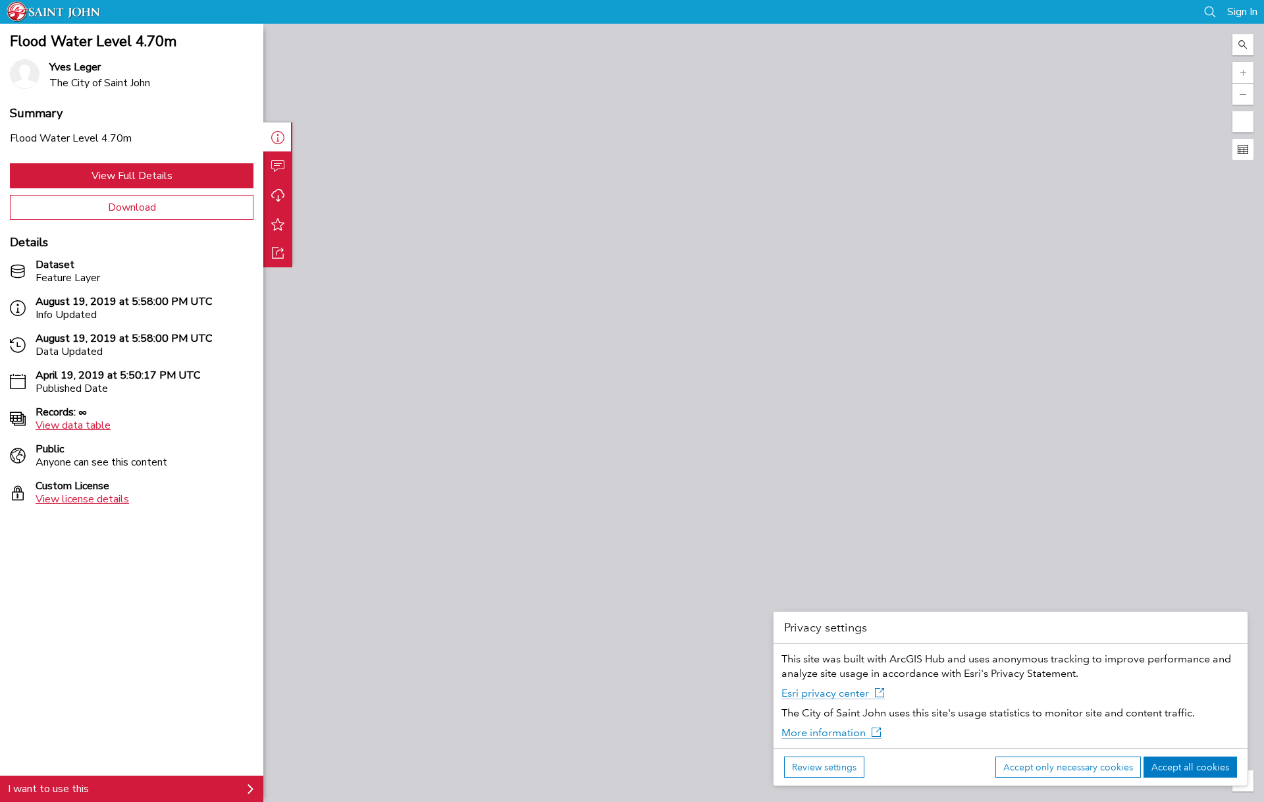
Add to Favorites (277, 223)
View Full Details (132, 176)
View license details (82, 499)
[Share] (277, 252)
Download (132, 207)
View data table (73, 425)
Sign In (1242, 12)
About (277, 136)
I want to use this (48, 789)
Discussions (277, 165)
